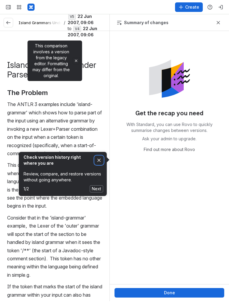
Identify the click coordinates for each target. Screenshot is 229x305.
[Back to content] (8, 22)
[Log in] (220, 7)
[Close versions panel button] (218, 22)
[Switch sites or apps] (19, 7)
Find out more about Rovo (169, 149)
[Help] (210, 7)
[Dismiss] (99, 160)
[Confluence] (31, 7)
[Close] (76, 60)
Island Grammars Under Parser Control (55, 22)
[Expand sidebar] (8, 7)
